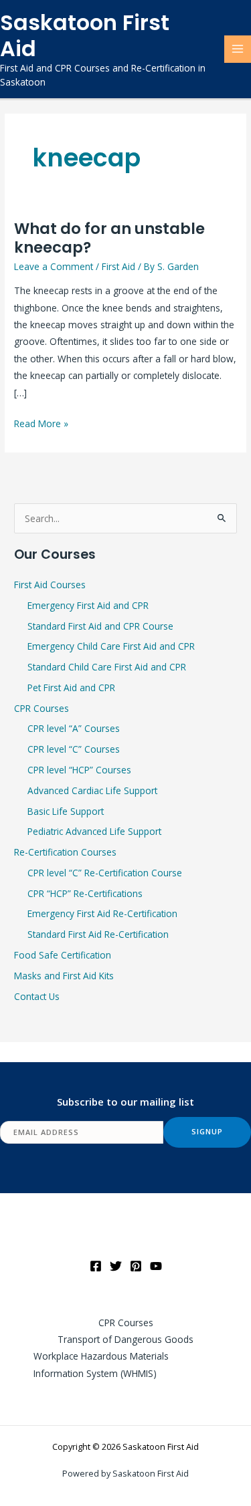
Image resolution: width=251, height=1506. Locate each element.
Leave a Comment (53, 266)
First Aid (118, 266)
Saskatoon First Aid (84, 35)
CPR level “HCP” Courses (79, 769)
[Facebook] (96, 1266)
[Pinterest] (136, 1266)
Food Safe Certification (62, 955)
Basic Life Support (65, 811)
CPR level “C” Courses (73, 749)
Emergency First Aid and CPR (88, 605)
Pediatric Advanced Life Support (94, 831)
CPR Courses (41, 708)
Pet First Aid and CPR (71, 687)
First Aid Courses (50, 584)
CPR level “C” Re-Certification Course (104, 872)
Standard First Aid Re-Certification (98, 934)
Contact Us (37, 996)
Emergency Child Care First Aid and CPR (111, 646)
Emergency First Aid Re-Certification (102, 913)
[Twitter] (116, 1266)
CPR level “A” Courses (73, 728)
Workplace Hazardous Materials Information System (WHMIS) (101, 1364)
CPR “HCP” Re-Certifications (85, 893)
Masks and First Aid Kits (64, 975)
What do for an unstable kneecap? (109, 238)
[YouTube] (156, 1266)
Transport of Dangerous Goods (125, 1339)
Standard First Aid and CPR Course (100, 626)
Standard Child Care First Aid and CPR (106, 666)
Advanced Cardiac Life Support (92, 790)
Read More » (41, 422)
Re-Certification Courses (65, 852)
